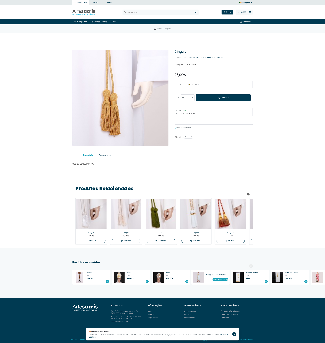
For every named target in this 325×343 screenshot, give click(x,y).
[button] (223, 97)
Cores (179, 84)
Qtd (178, 97)
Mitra (129, 273)
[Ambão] (79, 277)
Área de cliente (192, 305)
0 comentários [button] (193, 57)
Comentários (105, 155)
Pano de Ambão (252, 273)
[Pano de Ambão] (238, 277)
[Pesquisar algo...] (196, 12)
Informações (155, 305)
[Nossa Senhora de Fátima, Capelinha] (198, 277)
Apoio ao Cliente (230, 305)
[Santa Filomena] (317, 277)
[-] (183, 98)
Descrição (88, 155)
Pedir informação (184, 128)
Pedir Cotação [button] (221, 279)
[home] (158, 28)
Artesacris (116, 305)
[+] (192, 98)
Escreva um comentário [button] (213, 57)
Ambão (89, 273)
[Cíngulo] (91, 214)
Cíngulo (188, 136)
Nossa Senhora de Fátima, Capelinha (217, 275)
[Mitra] (119, 277)
